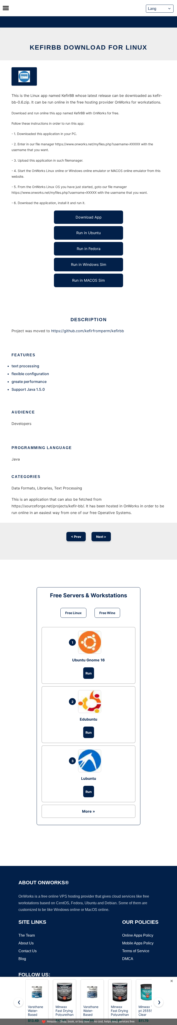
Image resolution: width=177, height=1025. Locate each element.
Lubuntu (88, 778)
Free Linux (73, 613)
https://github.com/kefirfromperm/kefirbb (87, 331)
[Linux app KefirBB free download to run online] (24, 76)
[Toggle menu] (5, 8)
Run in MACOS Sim (88, 280)
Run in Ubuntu (88, 232)
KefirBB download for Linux (88, 47)
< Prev (76, 537)
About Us (26, 943)
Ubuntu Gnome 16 (88, 660)
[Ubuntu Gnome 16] (90, 642)
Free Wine (107, 613)
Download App (89, 217)
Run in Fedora (88, 248)
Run (89, 673)
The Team (26, 935)
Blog (22, 959)
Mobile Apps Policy (137, 943)
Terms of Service (135, 951)
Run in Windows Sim (88, 264)
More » (88, 811)
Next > (101, 537)
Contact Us (27, 951)
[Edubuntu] (90, 701)
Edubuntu (88, 719)
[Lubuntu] (90, 760)
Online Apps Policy (137, 935)
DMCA (127, 959)
